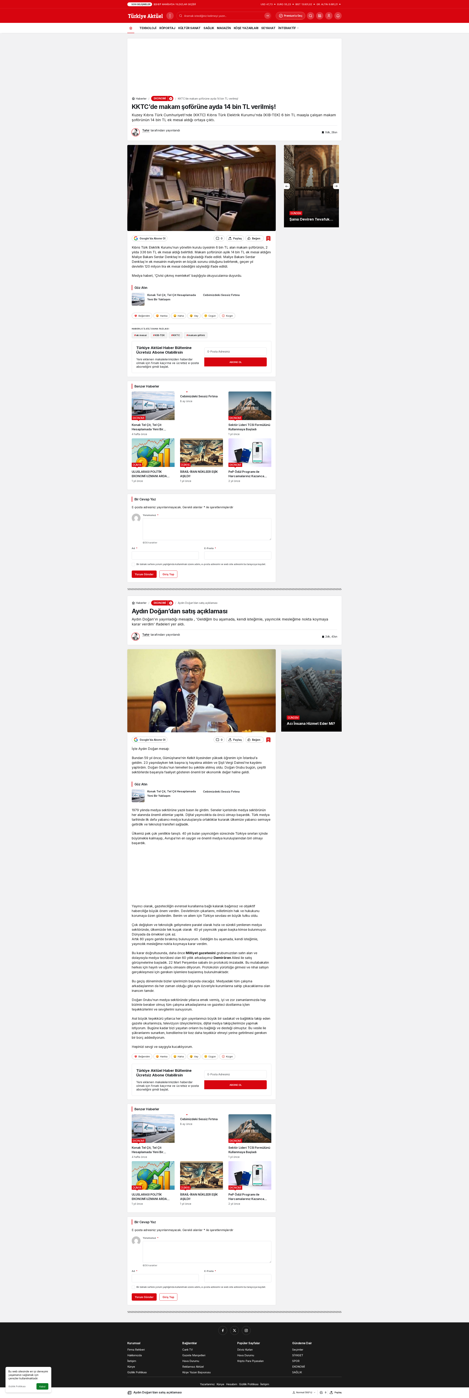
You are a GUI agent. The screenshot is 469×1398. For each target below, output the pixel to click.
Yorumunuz (150, 515)
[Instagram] (246, 1330)
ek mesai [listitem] (140, 335)
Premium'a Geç (293, 15)
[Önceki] (287, 186)
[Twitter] (234, 1330)
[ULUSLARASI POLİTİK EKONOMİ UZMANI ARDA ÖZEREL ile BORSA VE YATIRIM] (153, 460)
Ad (134, 548)
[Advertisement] (234, 64)
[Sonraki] (336, 186)
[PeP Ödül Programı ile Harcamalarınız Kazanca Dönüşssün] (249, 460)
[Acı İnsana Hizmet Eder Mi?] (311, 690)
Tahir (146, 130)
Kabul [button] (42, 1386)
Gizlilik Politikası (17, 1386)
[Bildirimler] (338, 15)
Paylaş (338, 1392)
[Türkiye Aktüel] (145, 15)
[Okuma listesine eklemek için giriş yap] (268, 238)
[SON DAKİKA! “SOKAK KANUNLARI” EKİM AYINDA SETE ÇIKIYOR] (311, 186)
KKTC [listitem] (175, 335)
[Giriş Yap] (329, 15)
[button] (319, 15)
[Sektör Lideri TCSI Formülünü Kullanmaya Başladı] (249, 414)
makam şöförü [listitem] (196, 335)
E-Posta (210, 548)
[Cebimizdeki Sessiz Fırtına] (237, 299)
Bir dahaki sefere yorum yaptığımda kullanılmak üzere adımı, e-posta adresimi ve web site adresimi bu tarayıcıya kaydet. (201, 564)
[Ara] (310, 15)
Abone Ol (236, 362)
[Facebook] (222, 1330)
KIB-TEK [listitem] (159, 335)
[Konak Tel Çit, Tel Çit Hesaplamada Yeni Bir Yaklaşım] (166, 299)
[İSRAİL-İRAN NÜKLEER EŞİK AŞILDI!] (201, 460)
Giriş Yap (168, 574)
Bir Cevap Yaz (145, 499)
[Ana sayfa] (130, 28)
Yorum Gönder (144, 574)
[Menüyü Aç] (170, 15)
